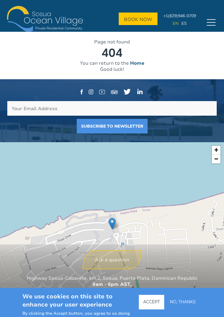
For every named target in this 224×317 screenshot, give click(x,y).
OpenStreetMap (190, 314)
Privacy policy (112, 308)
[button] (112, 224)
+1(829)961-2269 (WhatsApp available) (112, 302)
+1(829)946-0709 (179, 15)
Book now (138, 19)
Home (137, 63)
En (175, 23)
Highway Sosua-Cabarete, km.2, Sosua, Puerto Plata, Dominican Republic (112, 278)
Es (184, 23)
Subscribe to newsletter (112, 126)
